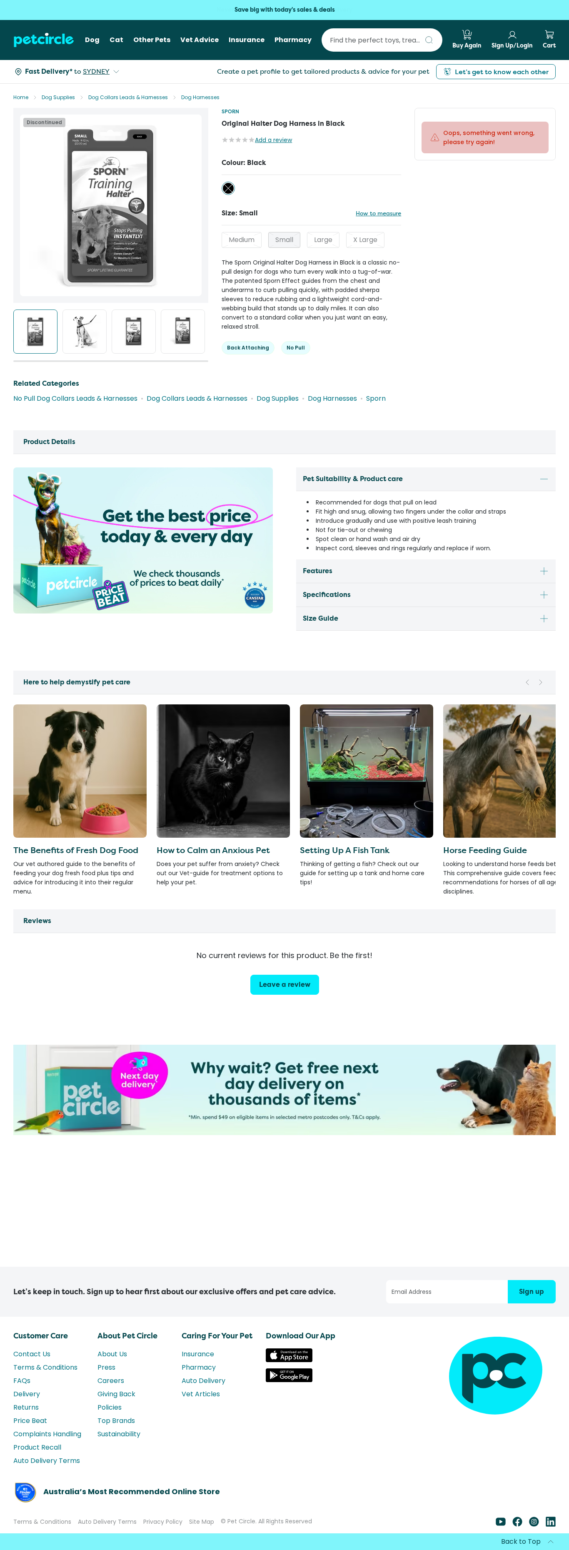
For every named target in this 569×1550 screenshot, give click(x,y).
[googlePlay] (289, 1380)
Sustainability (118, 1434)
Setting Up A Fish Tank (344, 850)
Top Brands (116, 1420)
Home (20, 97)
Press (106, 1367)
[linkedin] (551, 1524)
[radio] (228, 188)
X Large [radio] (365, 240)
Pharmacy (199, 1367)
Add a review (273, 140)
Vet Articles (201, 1394)
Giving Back (116, 1394)
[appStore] (289, 1360)
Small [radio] (284, 240)
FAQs (21, 1380)
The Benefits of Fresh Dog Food (75, 850)
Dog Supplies (58, 97)
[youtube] (501, 1524)
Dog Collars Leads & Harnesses (128, 97)
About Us (112, 1354)
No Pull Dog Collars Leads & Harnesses (75, 398)
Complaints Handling (47, 1434)
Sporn (230, 111)
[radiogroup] (311, 188)
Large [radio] (323, 240)
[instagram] (534, 1524)
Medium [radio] (242, 240)
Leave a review (284, 984)
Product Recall (37, 1447)
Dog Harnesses (200, 97)
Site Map (201, 1522)
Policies (109, 1407)
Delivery (26, 1394)
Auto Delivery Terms (46, 1460)
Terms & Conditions (45, 1367)
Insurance (198, 1354)
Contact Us (31, 1354)
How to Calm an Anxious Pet (213, 850)
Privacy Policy (162, 1522)
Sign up (531, 1291)
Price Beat (30, 1420)
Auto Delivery (203, 1380)
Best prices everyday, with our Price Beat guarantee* (285, 10)
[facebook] (517, 1524)
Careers (110, 1380)
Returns (26, 1407)
